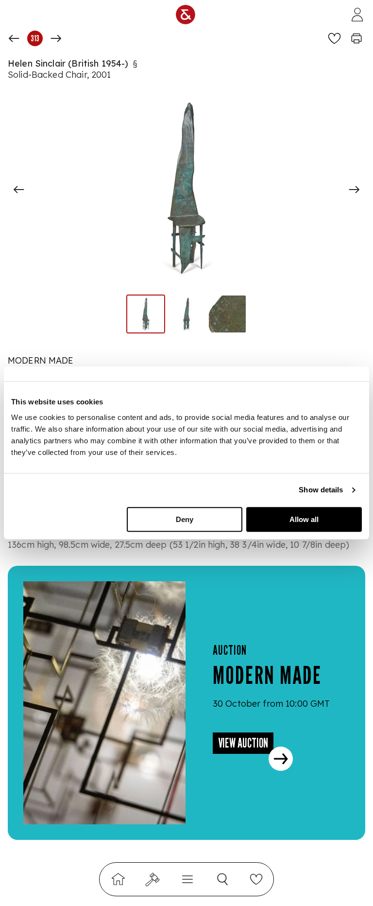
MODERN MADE (41, 360)
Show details (321, 490)
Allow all (304, 519)
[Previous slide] (19, 189)
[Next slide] (354, 189)
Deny (184, 519)
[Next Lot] (56, 38)
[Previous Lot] (14, 38)
